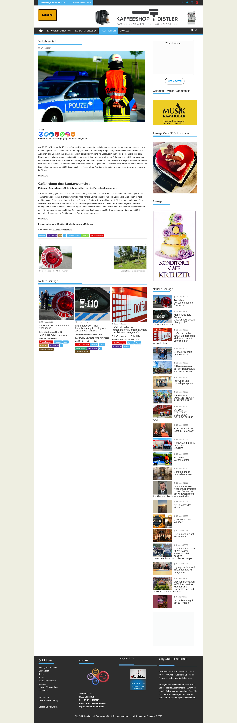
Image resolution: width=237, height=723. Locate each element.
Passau (126, 346)
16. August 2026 (182, 454)
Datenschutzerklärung (48, 700)
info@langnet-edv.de (95, 703)
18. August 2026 (182, 425)
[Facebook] (41, 134)
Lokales (124, 31)
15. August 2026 (182, 468)
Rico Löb (56, 229)
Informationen (52, 235)
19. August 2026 (182, 406)
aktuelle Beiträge (163, 289)
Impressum (44, 697)
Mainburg (85, 235)
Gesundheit (44, 671)
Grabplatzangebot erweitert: (133, 271)
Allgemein (42, 235)
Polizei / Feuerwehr (97, 235)
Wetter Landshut (173, 43)
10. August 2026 (182, 578)
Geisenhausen (81, 348)
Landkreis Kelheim (74, 235)
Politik (41, 677)
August (65, 342)
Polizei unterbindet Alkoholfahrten (53, 271)
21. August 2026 (47, 322)
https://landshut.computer (91, 706)
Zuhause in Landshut (59, 31)
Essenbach (43, 345)
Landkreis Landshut (46, 349)
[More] (73, 134)
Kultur (41, 674)
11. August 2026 (182, 531)
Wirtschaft (43, 690)
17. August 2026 (182, 440)
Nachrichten (108, 31)
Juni (60, 235)
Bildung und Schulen (48, 667)
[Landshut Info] (41, 30)
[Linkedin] (51, 134)
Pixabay (68, 229)
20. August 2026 (182, 377)
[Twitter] (46, 134)
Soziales (42, 684)
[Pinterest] (57, 134)
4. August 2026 (181, 597)
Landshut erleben (85, 31)
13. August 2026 (182, 483)
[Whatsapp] (62, 134)
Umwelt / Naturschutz (48, 687)
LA (65, 235)
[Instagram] (67, 134)
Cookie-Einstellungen (48, 707)
